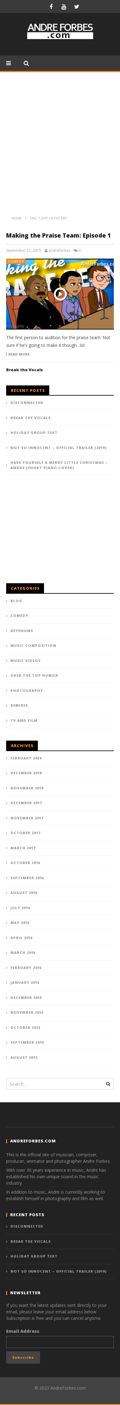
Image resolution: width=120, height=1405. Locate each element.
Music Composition (33, 645)
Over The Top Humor (34, 675)
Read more (19, 354)
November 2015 (26, 1012)
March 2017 (22, 848)
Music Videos (25, 660)
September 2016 (27, 877)
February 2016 (26, 967)
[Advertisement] (60, 135)
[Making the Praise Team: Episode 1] (60, 294)
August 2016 (24, 892)
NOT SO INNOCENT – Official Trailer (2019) (58, 447)
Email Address (22, 1331)
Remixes (19, 705)
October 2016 (25, 862)
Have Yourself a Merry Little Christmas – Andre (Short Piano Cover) (59, 465)
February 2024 (26, 758)
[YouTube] (64, 6)
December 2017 (26, 802)
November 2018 (26, 788)
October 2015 (25, 1027)
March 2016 (22, 952)
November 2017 (26, 818)
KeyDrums (21, 630)
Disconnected (26, 402)
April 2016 (21, 937)
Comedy (16, 261)
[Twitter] (76, 6)
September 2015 (27, 1042)
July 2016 (20, 907)
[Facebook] (51, 6)
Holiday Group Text (34, 432)
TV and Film (24, 720)
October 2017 (25, 832)
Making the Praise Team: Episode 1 (58, 235)
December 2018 (26, 773)
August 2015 (24, 1057)
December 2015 (26, 997)
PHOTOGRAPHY (26, 690)
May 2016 (20, 922)
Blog (16, 600)
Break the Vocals (24, 369)
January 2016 (24, 982)
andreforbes (59, 250)
